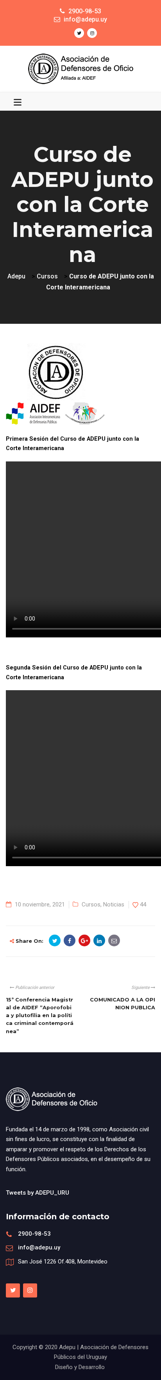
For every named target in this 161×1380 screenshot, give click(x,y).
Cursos (91, 904)
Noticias (113, 904)
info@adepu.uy (39, 1247)
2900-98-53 (34, 1233)
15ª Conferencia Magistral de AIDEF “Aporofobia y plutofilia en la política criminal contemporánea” (39, 1015)
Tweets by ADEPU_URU (37, 1192)
